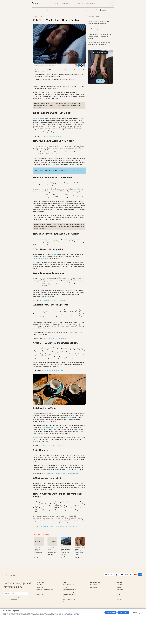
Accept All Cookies (110, 612)
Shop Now (79, 170)
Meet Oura (53, 10)
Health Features (66, 3)
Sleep (61, 10)
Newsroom (39, 594)
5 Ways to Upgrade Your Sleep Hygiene (54, 338)
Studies (43, 130)
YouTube (119, 599)
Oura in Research (80, 547)
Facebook (120, 587)
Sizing (65, 587)
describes (77, 189)
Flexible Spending (68, 592)
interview (74, 193)
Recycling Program (68, 589)
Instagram (120, 589)
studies (42, 294)
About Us (39, 584)
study (79, 262)
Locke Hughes (40, 65)
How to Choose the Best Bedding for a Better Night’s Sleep (60, 473)
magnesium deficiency (40, 258)
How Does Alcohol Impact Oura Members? (53, 300)
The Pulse (121, 584)
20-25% (65, 158)
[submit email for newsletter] (26, 593)
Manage (135, 612)
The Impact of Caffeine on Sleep (52, 446)
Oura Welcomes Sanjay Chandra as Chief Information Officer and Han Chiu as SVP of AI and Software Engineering (100, 36)
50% (48, 164)
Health (68, 10)
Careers (38, 592)
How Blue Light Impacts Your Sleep (52, 370)
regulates (55, 254)
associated (63, 203)
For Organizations (90, 3)
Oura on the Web (68, 599)
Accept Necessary (123, 612)
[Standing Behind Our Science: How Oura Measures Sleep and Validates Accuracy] (52, 541)
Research (36, 348)
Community (76, 10)
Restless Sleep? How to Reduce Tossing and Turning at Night (59, 526)
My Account (66, 597)
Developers (93, 587)
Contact (65, 601)
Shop (55, 3)
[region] (73, 612)
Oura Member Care (68, 584)
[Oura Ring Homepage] (35, 3)
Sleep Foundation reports (60, 154)
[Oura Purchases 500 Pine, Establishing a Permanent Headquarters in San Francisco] (66, 541)
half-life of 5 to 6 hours (50, 427)
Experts (35, 437)
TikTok (119, 594)
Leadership (39, 587)
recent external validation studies (70, 504)
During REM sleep (38, 118)
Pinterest (120, 592)
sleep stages (70, 86)
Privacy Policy (14, 599)
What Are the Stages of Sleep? (51, 136)
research (43, 197)
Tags (77, 105)
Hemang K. (55, 224)
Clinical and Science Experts (44, 589)
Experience (78, 3)
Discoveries (37, 107)
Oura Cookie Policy (74, 614)
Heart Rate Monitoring (69, 594)
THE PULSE (44, 10)
